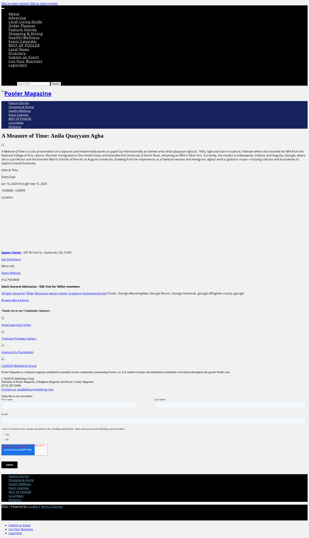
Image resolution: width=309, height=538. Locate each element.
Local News (19, 49)
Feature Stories (23, 29)
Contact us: (9, 389)
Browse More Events (15, 300)
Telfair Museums (37, 293)
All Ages (6, 293)
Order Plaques (22, 25)
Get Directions (11, 259)
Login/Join (18, 65)
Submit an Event (24, 57)
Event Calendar (23, 41)
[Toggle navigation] (2, 8)
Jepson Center (58, 293)
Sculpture (75, 293)
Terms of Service (52, 507)
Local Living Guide (25, 21)
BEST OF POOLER (24, 45)
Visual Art (19, 293)
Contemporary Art (94, 293)
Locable (33, 507)
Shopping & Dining (26, 33)
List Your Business (25, 61)
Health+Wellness (24, 37)
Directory (17, 53)
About (14, 13)
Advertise (17, 17)
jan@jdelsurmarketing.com (35, 389)
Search (12, 83)
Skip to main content (15, 3)
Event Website (11, 273)
